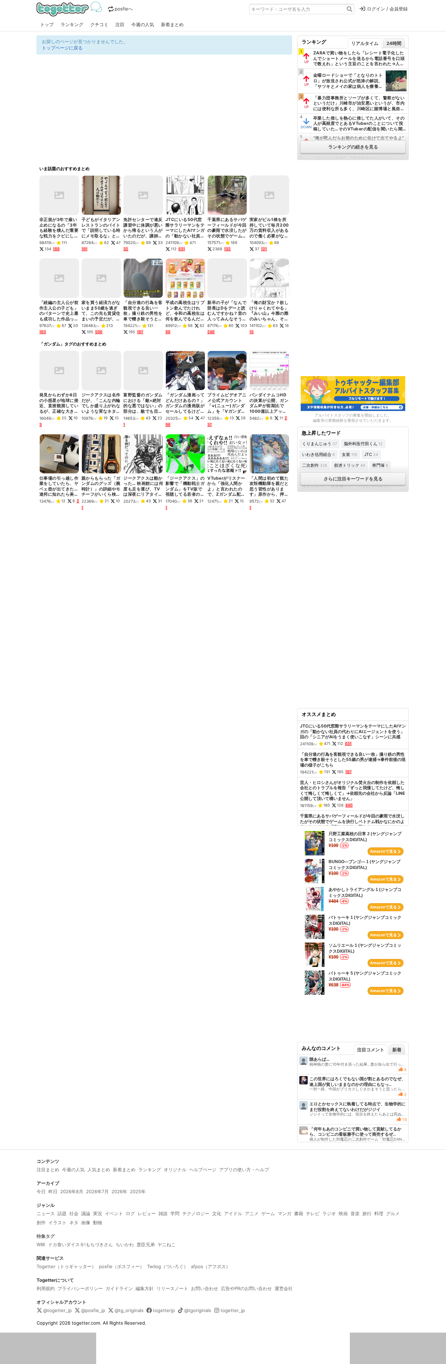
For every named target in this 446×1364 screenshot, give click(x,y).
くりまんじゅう (319, 443)
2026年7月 (97, 1191)
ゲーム (268, 1213)
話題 (62, 1213)
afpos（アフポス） (210, 1266)
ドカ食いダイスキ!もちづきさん (80, 1244)
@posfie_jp (93, 1310)
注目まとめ (48, 1169)
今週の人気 (142, 24)
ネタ (73, 1222)
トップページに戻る (62, 48)
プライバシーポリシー (80, 1288)
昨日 (52, 1191)
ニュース (46, 1213)
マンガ (284, 1213)
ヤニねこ (166, 1244)
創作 (41, 1222)
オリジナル (175, 1169)
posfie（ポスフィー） (121, 1266)
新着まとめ (172, 24)
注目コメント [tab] (370, 1049)
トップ (47, 24)
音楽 (355, 1213)
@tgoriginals (197, 1310)
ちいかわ (125, 1244)
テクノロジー (195, 1213)
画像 (85, 1222)
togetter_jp (233, 1310)
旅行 (366, 1213)
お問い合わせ (204, 1288)
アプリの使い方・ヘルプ (244, 1169)
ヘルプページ (202, 1169)
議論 (85, 1213)
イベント (114, 1213)
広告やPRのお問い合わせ (246, 1288)
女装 (349, 454)
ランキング (72, 24)
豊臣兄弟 (146, 1244)
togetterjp (164, 1310)
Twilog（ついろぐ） (167, 1266)
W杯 (41, 1244)
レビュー (147, 1213)
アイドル (233, 1213)
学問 (174, 1213)
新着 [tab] (396, 1049)
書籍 (298, 1213)
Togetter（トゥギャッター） (66, 1266)
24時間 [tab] (393, 43)
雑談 (163, 1213)
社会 (73, 1213)
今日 (41, 1191)
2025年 (138, 1191)
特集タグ (46, 1236)
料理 (378, 1213)
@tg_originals (129, 1310)
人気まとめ (98, 1169)
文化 (216, 1213)
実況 (97, 1213)
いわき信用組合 (318, 454)
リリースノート (172, 1288)
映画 (343, 1213)
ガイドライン (119, 1288)
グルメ (393, 1213)
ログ (130, 1213)
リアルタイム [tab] (364, 43)
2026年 (119, 1191)
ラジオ (329, 1213)
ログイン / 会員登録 (387, 9)
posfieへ (124, 9)
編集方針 (145, 1288)
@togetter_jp (57, 1310)
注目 (119, 24)
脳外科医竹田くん (363, 443)
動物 (97, 1222)
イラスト (57, 1222)
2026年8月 (71, 1191)
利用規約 (46, 1288)
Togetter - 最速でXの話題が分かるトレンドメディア (71, 9)
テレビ (313, 1213)
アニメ (252, 1213)
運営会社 (284, 1288)
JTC (371, 454)
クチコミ (99, 24)
